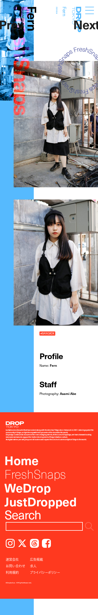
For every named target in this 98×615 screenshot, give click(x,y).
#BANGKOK (47, 333)
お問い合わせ (15, 566)
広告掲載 (36, 559)
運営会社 (12, 559)
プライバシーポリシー (45, 572)
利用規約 (12, 572)
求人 (33, 566)
